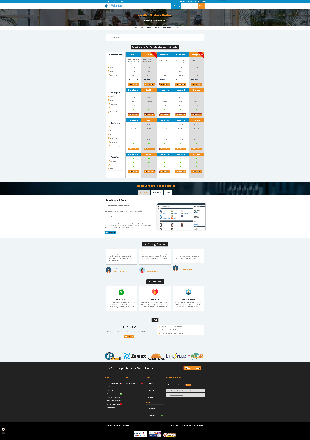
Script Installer (157, 192)
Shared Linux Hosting (112, 383)
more (188, 385)
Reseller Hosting (111, 387)
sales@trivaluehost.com (176, 395)
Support (194, 6)
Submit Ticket (151, 412)
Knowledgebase (152, 415)
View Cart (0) (192, 1)
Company (186, 6)
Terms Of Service (174, 425)
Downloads (151, 397)
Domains (166, 6)
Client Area (202, 1)
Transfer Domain (131, 387)
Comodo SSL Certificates (113, 404)
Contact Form (151, 408)
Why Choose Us (168, 28)
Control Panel (144, 192)
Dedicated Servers (111, 394)
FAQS (177, 28)
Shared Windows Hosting (113, 397)
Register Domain (131, 383)
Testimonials (157, 28)
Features (148, 28)
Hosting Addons (111, 407)
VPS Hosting (110, 390)
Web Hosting (176, 6)
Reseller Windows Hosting (159, 20)
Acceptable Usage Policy (188, 425)
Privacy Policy (200, 425)
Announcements (152, 394)
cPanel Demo (111, 232)
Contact (184, 1)
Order (202, 6)
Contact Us (130, 336)
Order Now (134, 84)
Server (168, 192)
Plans (141, 28)
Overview (134, 28)
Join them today (193, 368)
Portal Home (147, 20)
